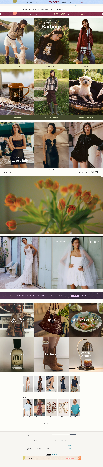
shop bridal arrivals (25, 289)
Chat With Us (69, 448)
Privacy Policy (60, 440)
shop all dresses (51, 169)
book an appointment (77, 289)
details (58, 423)
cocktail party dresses (55, 428)
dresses (37, 428)
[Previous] (0, 14)
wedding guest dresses (62, 428)
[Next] (102, 14)
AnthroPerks (69, 445)
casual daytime (68, 428)
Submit (73, 434)
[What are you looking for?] (76, 7)
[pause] (102, 176)
